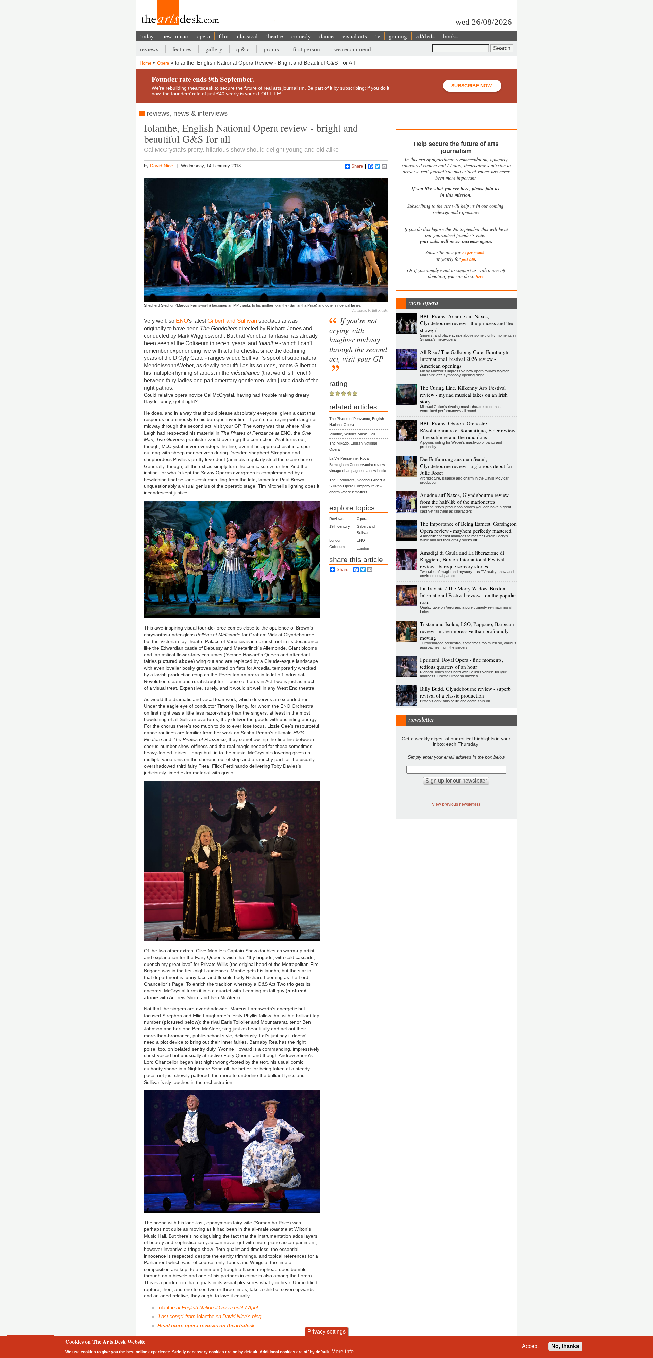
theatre (274, 36)
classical (247, 36)
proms (271, 49)
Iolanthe (207, 1307)
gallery (213, 49)
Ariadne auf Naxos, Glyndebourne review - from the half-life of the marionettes (466, 498)
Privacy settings (326, 1332)
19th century (339, 526)
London (363, 548)
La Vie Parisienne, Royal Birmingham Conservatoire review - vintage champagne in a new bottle (358, 464)
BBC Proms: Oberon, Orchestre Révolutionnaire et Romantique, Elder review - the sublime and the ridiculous (467, 430)
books (450, 36)
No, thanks (565, 1346)
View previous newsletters (456, 804)
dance (326, 36)
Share (357, 166)
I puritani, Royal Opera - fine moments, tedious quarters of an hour (461, 663)
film (224, 36)
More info (342, 1351)
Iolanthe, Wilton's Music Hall (352, 434)
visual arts (354, 36)
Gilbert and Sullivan (232, 320)
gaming (398, 36)
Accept (530, 1346)
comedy (301, 36)
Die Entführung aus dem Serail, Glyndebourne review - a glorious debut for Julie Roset (466, 466)
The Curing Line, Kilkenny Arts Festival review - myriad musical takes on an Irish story (464, 394)
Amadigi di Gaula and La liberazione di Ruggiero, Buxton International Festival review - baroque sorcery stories (462, 559)
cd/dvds (425, 36)
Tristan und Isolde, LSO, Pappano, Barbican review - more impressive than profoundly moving (467, 631)
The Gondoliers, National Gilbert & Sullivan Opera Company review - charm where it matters (357, 486)
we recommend (352, 49)
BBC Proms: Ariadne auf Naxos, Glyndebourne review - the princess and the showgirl (466, 323)
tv (377, 36)
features (181, 49)
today (147, 36)
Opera (163, 63)
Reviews (336, 519)
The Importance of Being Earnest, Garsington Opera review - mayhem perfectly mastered (468, 527)
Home (145, 63)
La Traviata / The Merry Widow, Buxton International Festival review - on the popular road (468, 595)
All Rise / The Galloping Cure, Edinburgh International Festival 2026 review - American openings (464, 359)
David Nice (161, 165)
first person (306, 49)
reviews (149, 49)
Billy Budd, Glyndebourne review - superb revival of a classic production (465, 692)
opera (203, 36)
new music (175, 36)
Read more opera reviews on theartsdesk (206, 1325)
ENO (182, 320)
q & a (243, 49)
